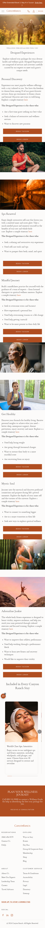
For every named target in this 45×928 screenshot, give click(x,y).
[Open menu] (2, 11)
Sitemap (26, 893)
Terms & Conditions (31, 873)
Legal (25, 885)
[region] (22, 738)
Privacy (26, 881)
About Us (5, 873)
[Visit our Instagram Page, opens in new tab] (11, 915)
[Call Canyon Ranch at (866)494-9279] (29, 11)
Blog (24, 861)
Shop (25, 857)
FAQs (4, 845)
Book (40, 11)
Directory (26, 889)
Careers (4, 885)
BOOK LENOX (22, 139)
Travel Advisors (8, 889)
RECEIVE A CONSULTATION (22, 810)
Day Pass (26, 845)
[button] (34, 11)
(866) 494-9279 (7, 837)
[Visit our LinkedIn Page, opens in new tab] (7, 915)
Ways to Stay (28, 837)
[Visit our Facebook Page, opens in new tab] (3, 915)
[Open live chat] (3, 696)
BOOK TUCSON (22, 131)
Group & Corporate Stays (33, 849)
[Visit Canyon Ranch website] (22, 826)
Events (25, 841)
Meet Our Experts (8, 877)
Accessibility (28, 877)
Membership (28, 853)
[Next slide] (40, 732)
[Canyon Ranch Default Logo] (14, 11)
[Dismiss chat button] (5, 694)
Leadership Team (8, 881)
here (26, 100)
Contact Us (6, 841)
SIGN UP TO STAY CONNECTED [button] (16, 902)
